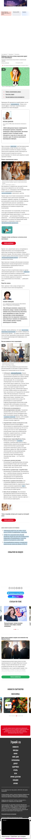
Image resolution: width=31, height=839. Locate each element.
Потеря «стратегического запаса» (13, 92)
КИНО (15, 753)
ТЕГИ (15, 773)
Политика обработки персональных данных (11, 817)
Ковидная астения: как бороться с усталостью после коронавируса (14, 238)
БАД (23, 486)
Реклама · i (5, 820)
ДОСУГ (15, 763)
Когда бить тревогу (10, 94)
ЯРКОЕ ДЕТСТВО (15, 777)
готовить (19, 440)
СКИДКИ (15, 780)
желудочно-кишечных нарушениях (15, 330)
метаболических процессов (10, 223)
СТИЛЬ (15, 770)
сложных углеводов (9, 417)
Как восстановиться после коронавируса (15, 97)
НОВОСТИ (16, 747)
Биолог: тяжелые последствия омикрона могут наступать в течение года (14, 623)
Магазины (15, 694)
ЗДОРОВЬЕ (15, 767)
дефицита (26, 271)
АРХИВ (15, 783)
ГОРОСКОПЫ (16, 760)
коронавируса (15, 104)
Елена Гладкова (5, 62)
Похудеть (17, 54)
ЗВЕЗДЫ (15, 750)
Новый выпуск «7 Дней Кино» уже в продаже (14, 836)
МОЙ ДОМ (15, 757)
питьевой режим (16, 373)
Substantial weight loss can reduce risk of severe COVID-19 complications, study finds (15, 531)
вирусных (13, 146)
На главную (4, 54)
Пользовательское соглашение (8, 814)
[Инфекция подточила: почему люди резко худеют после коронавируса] (17, 588)
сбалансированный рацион (10, 257)
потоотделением (6, 193)
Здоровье (11, 54)
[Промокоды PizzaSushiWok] (15, 705)
